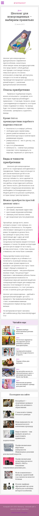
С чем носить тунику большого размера (23, 413)
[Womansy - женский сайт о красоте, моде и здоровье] (19, 2)
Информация (15, 512)
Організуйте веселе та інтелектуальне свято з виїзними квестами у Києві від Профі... (24, 374)
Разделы (24, 512)
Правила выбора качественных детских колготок (24, 331)
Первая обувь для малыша (22, 362)
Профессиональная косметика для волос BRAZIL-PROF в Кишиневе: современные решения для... (17, 463)
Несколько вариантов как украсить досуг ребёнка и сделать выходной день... (24, 342)
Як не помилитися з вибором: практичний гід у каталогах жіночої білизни (25, 476)
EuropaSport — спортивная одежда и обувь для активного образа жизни (24, 404)
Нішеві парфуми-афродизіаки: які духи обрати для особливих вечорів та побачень (24, 487)
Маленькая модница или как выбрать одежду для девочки (25, 384)
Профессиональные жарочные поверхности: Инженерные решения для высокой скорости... (18, 449)
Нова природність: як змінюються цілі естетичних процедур (24, 424)
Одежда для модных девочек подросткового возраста (25, 353)
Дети (19, 10)
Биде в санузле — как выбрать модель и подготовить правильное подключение (17, 436)
